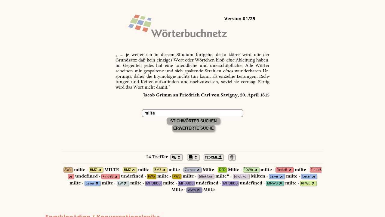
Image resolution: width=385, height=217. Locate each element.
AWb (68, 170)
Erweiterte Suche (193, 128)
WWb (192, 190)
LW (120, 183)
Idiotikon (206, 176)
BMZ (93, 170)
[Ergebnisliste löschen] (233, 156)
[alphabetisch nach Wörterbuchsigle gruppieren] (195, 156)
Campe (190, 170)
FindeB (281, 170)
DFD (222, 170)
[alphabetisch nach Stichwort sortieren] (178, 156)
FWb (151, 176)
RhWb (305, 183)
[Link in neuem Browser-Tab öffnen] (99, 170)
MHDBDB (153, 183)
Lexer (274, 176)
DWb (248, 170)
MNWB (272, 183)
